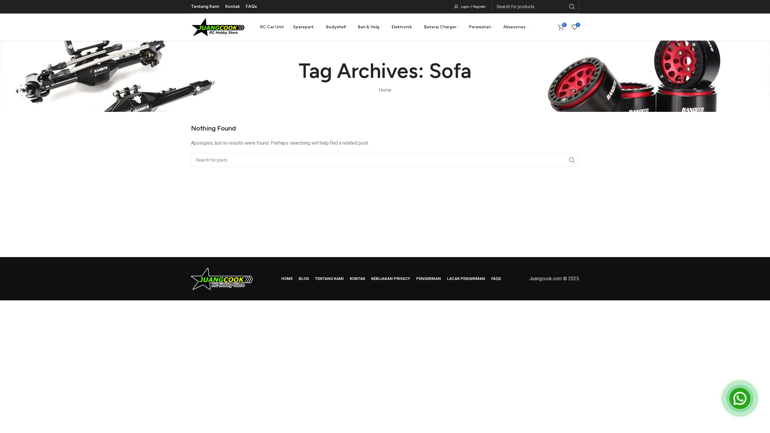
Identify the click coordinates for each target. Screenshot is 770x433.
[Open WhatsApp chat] (739, 398)
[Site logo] (218, 26)
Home (385, 90)
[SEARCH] (572, 160)
